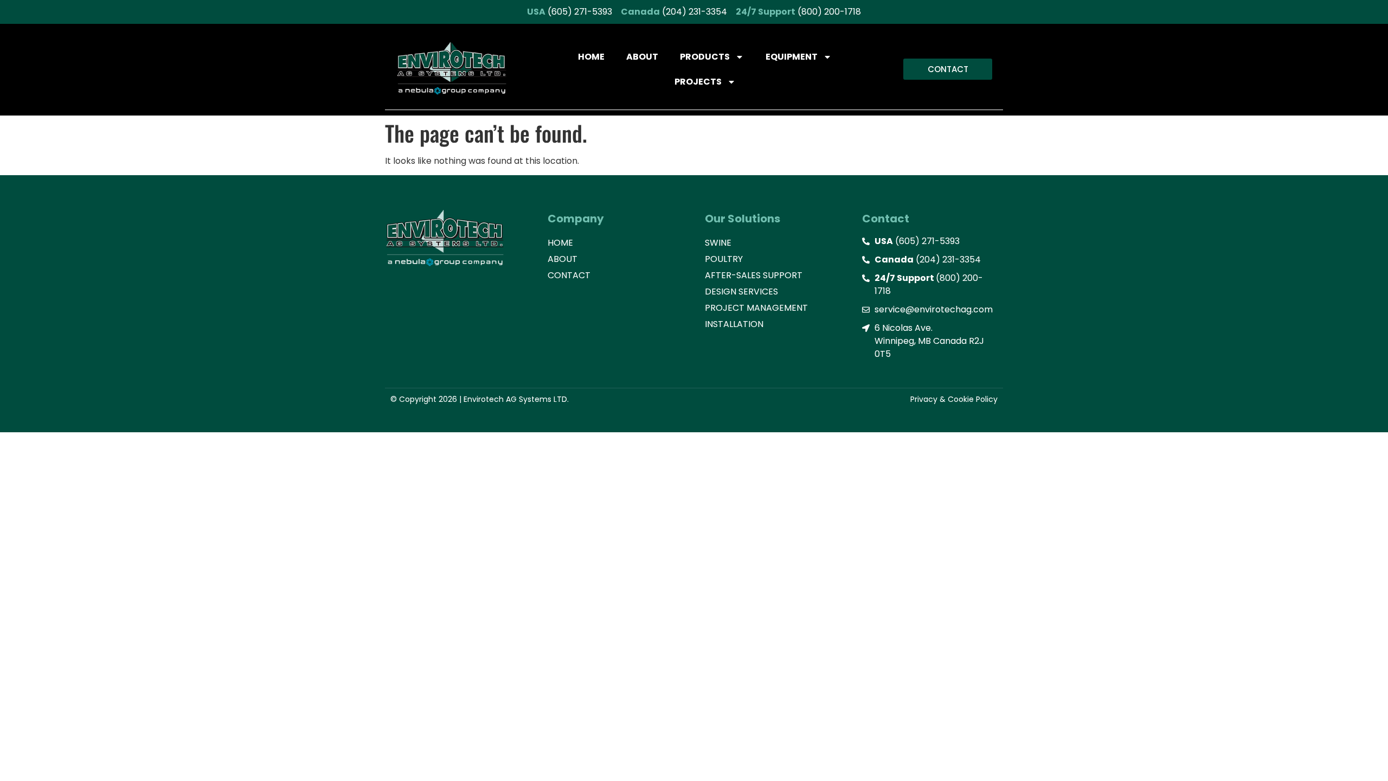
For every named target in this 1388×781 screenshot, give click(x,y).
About (642, 56)
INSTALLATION (734, 324)
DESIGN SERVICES (741, 291)
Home (591, 56)
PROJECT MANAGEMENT (756, 308)
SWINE (718, 242)
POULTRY (724, 259)
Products (705, 56)
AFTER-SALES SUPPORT (753, 275)
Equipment (792, 56)
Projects (698, 81)
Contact (569, 275)
